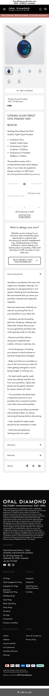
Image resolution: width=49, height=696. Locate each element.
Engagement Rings (10, 586)
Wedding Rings (9, 596)
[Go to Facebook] (9, 565)
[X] (33, 466)
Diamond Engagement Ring (10, 591)
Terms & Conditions (33, 636)
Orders (5, 636)
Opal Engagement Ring (12, 582)
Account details (9, 643)
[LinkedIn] (39, 466)
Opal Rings (7, 600)
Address (6, 639)
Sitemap (6, 655)
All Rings (6, 578)
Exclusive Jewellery (10, 623)
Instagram (30, 578)
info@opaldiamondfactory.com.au (25, 174)
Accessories (8, 619)
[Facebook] (27, 466)
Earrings (6, 615)
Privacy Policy (31, 639)
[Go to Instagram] (13, 565)
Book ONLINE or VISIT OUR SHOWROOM (22, 260)
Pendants (6, 611)
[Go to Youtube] (4, 565)
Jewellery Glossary (10, 651)
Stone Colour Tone (15, 196)
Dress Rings (7, 607)
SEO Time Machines (24, 675)
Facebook (30, 582)
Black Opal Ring (9, 603)
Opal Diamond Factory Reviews (32, 587)
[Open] (4, 9)
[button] (40, 29)
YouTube (29, 592)
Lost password (9, 647)
